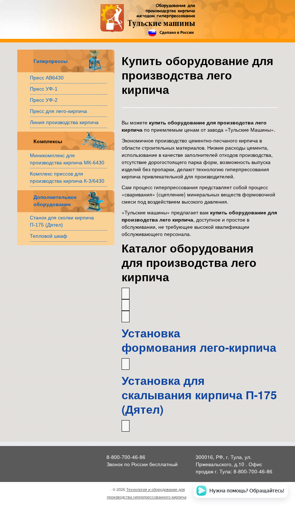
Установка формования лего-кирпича (199, 340)
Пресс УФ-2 (44, 100)
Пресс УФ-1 (44, 89)
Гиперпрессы (50, 61)
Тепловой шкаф (48, 236)
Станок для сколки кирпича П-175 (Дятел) (62, 221)
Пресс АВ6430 (47, 78)
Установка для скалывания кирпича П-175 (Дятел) (199, 394)
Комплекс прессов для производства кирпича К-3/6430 (67, 177)
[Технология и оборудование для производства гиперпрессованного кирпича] (147, 20)
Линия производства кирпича (64, 122)
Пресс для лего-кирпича (58, 111)
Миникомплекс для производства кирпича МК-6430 (67, 159)
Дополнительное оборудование (54, 201)
